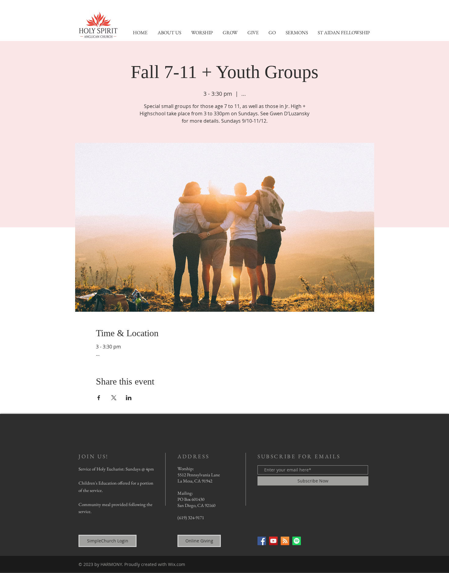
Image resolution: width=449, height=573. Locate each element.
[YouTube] (273, 541)
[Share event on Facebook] (99, 397)
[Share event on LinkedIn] (129, 397)
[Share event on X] (114, 397)
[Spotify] (296, 541)
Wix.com (176, 564)
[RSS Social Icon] (285, 541)
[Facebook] (261, 541)
